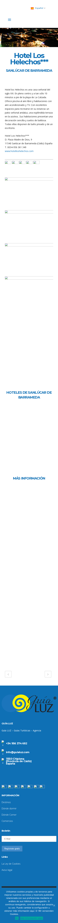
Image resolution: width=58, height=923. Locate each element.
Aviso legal (7, 869)
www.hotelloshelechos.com (19, 151)
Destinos (6, 802)
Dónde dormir (9, 808)
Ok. (17, 918)
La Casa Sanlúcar (24, 441)
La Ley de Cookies (11, 863)
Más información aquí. (31, 918)
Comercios (7, 820)
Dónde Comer (9, 814)
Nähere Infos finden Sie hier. (33, 914)
